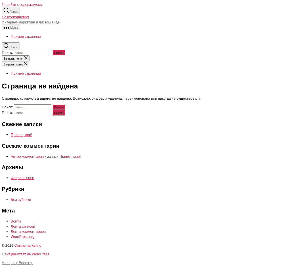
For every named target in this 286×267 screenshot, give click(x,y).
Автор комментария (27, 156)
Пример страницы (26, 36)
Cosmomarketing (15, 16)
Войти (16, 221)
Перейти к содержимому (22, 4)
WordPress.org (22, 236)
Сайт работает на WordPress (25, 253)
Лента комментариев (28, 231)
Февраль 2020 (22, 177)
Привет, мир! (21, 134)
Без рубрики (21, 199)
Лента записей (23, 226)
